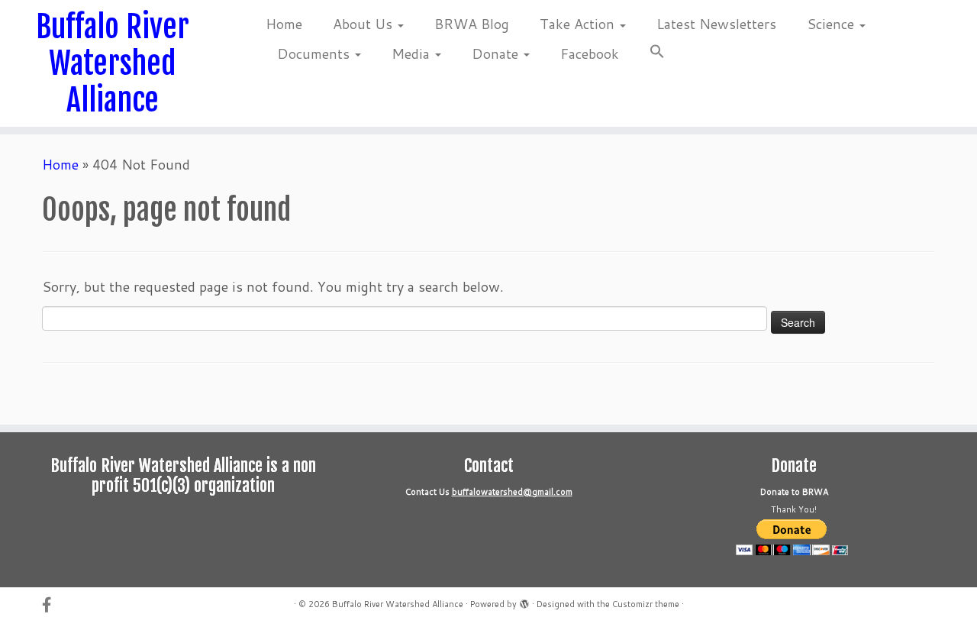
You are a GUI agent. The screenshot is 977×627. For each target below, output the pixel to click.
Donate (497, 53)
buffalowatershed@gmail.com (512, 492)
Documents (315, 53)
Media (413, 53)
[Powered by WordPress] (524, 601)
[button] (649, 54)
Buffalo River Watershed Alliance (112, 63)
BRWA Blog (471, 24)
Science (832, 24)
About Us (364, 24)
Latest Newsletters (716, 24)
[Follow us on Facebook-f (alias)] (51, 604)
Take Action (579, 24)
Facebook (589, 53)
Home (284, 24)
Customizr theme (645, 604)
